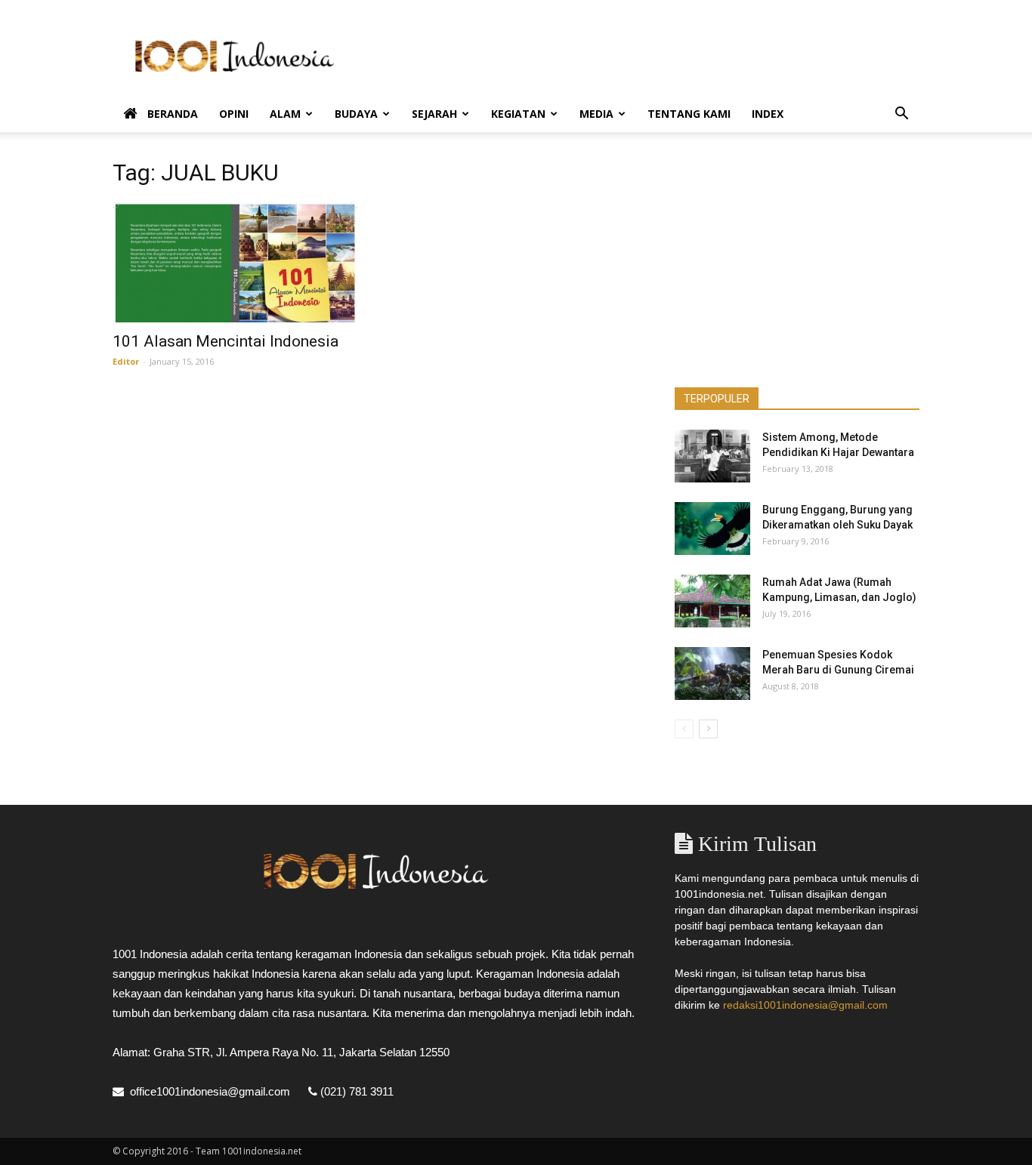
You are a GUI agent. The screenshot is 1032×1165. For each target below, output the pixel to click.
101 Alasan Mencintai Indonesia (225, 341)
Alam (285, 113)
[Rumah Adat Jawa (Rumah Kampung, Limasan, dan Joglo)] (712, 601)
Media (596, 113)
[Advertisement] (644, 55)
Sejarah (434, 113)
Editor (126, 361)
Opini (234, 113)
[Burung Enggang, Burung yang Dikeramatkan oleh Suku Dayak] (712, 528)
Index (767, 113)
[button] (901, 115)
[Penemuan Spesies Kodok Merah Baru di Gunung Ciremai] (712, 673)
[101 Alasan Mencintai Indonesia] (235, 262)
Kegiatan (518, 113)
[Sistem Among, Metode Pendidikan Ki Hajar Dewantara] (712, 456)
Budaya (356, 113)
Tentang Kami (689, 113)
